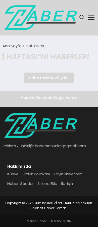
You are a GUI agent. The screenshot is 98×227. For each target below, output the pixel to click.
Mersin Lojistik (61, 221)
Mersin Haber (36, 221)
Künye (13, 174)
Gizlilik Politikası (36, 174)
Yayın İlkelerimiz (68, 174)
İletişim (67, 183)
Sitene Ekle (47, 183)
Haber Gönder (20, 183)
